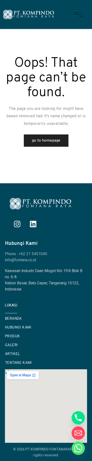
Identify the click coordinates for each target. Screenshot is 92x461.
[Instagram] (17, 224)
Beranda (13, 318)
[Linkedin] (33, 224)
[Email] (78, 433)
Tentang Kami (18, 363)
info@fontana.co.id (20, 260)
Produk (12, 336)
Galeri (11, 345)
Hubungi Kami (18, 327)
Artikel (12, 354)
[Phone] (78, 417)
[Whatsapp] (78, 448)
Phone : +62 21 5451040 (26, 254)
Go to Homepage (46, 140)
